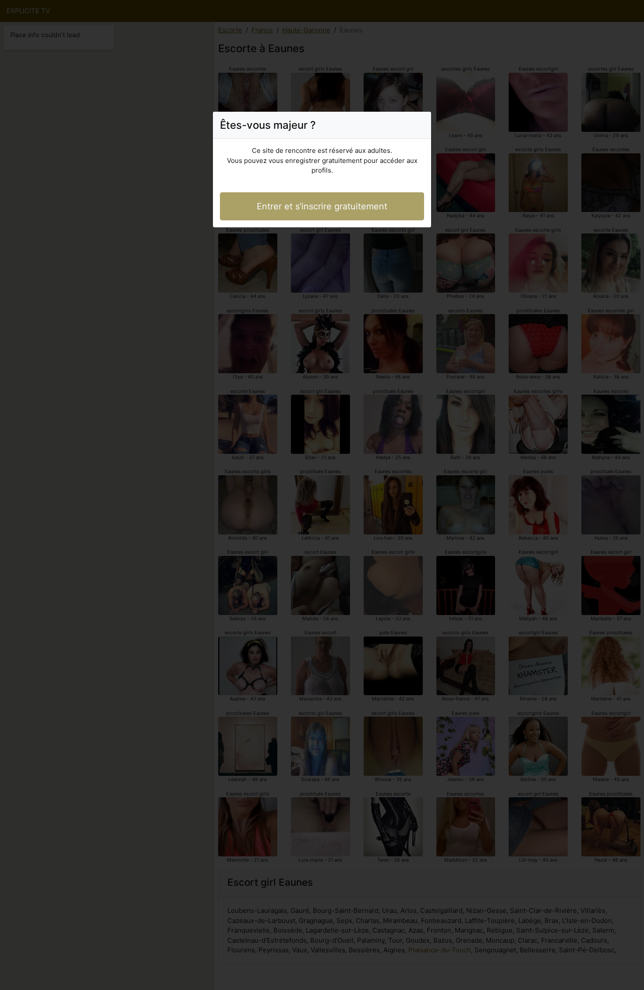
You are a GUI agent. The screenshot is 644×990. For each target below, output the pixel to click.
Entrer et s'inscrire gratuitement (322, 206)
